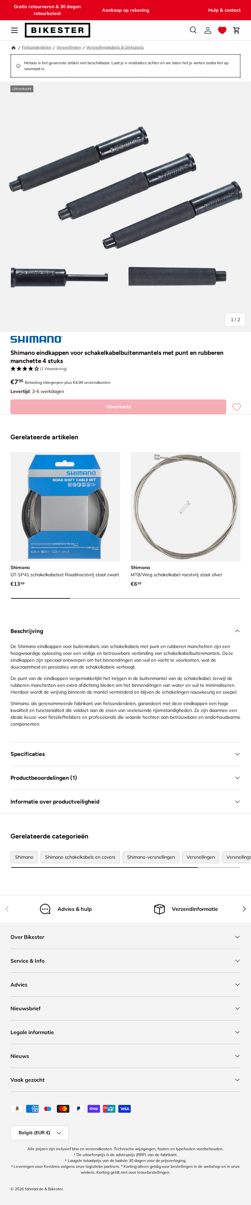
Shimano (24, 857)
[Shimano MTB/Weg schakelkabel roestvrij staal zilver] (186, 507)
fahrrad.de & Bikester (44, 1188)
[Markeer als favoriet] (233, 406)
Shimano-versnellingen (151, 857)
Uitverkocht (118, 407)
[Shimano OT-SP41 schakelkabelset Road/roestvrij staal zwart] (65, 507)
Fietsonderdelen (36, 47)
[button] (222, 30)
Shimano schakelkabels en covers (80, 857)
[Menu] (14, 30)
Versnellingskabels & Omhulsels (115, 47)
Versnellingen (69, 47)
